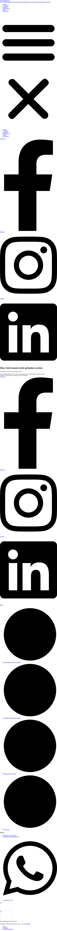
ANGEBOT (6, 5)
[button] (28, 70)
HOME (5, 4)
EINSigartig (27, 924)
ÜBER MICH (6, 8)
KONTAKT (6, 11)
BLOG (4, 9)
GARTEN (5, 7)
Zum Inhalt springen (5, 0)
